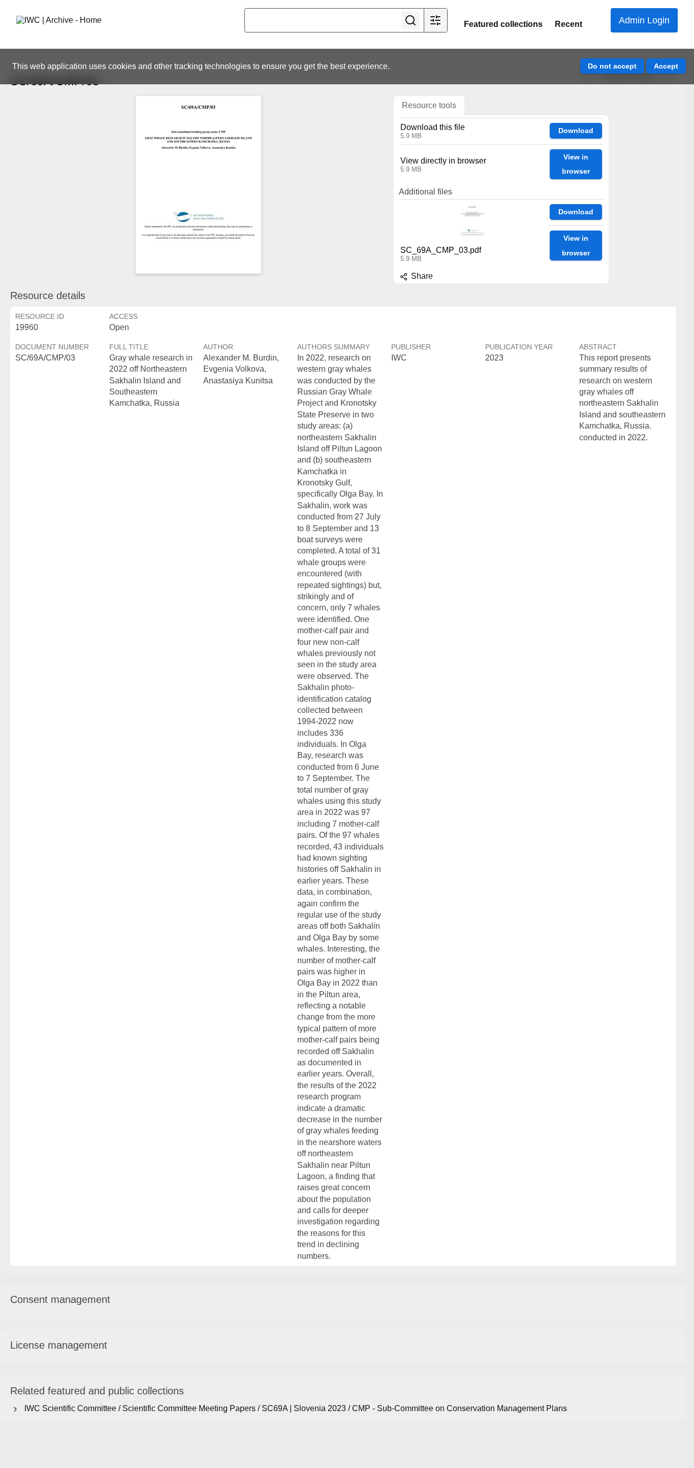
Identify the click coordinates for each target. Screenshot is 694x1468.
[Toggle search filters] (435, 20)
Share (421, 276)
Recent (568, 24)
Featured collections (503, 24)
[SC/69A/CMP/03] (198, 185)
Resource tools (429, 105)
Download (575, 130)
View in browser (576, 164)
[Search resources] (410, 20)
